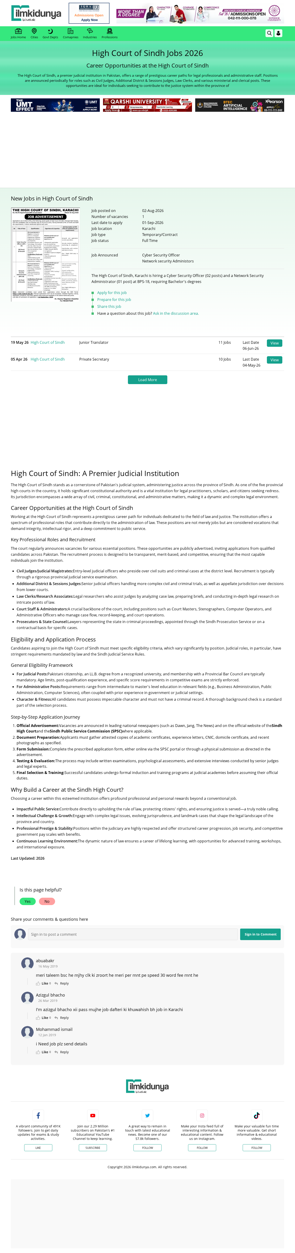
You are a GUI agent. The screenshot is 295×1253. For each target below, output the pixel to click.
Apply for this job (112, 292)
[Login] (278, 33)
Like (38, 1148)
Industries (90, 37)
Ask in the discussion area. (176, 313)
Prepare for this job (114, 299)
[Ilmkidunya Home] (36, 13)
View (275, 343)
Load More (147, 379)
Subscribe (93, 1148)
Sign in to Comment (261, 934)
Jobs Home (18, 37)
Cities (34, 37)
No (47, 901)
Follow (147, 1148)
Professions (110, 37)
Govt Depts (50, 37)
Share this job (109, 306)
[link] (89, 13)
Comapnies (70, 37)
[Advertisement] (147, 147)
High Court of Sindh (48, 342)
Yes (28, 901)
